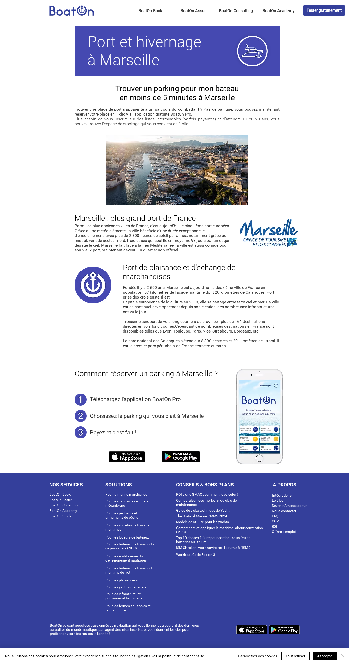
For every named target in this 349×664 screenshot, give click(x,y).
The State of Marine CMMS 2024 (201, 516)
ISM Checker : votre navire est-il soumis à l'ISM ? (213, 548)
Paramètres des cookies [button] (257, 655)
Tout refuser (295, 655)
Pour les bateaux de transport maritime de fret (128, 570)
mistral (81, 240)
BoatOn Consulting (64, 505)
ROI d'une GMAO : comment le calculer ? (207, 494)
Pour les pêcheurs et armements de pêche (121, 515)
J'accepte (324, 655)
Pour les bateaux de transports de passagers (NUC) (129, 546)
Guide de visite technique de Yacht (203, 510)
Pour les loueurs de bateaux (127, 537)
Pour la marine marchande (126, 494)
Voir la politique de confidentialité (177, 655)
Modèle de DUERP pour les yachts (202, 522)
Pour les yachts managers (125, 587)
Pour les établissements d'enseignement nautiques (126, 558)
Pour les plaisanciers (121, 580)
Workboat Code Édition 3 (195, 555)
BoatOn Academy (63, 511)
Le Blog (278, 500)
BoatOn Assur (60, 500)
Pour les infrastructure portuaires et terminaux (123, 596)
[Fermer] (343, 656)
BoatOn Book (60, 494)
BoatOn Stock (60, 516)
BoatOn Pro (180, 114)
